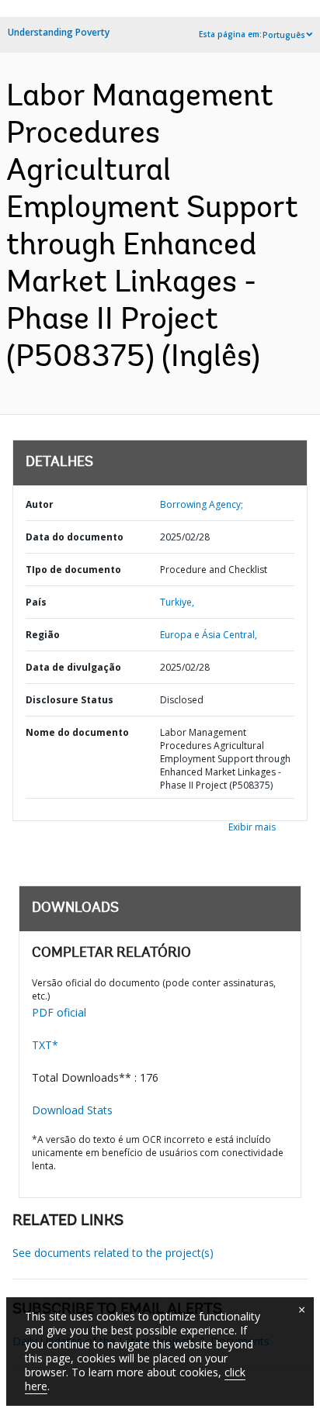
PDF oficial (59, 1012)
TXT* (45, 1044)
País (36, 602)
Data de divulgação (73, 667)
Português (284, 34)
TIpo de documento (73, 569)
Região (43, 634)
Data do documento (74, 537)
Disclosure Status (69, 699)
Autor (40, 504)
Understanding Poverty (59, 32)
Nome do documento (77, 732)
